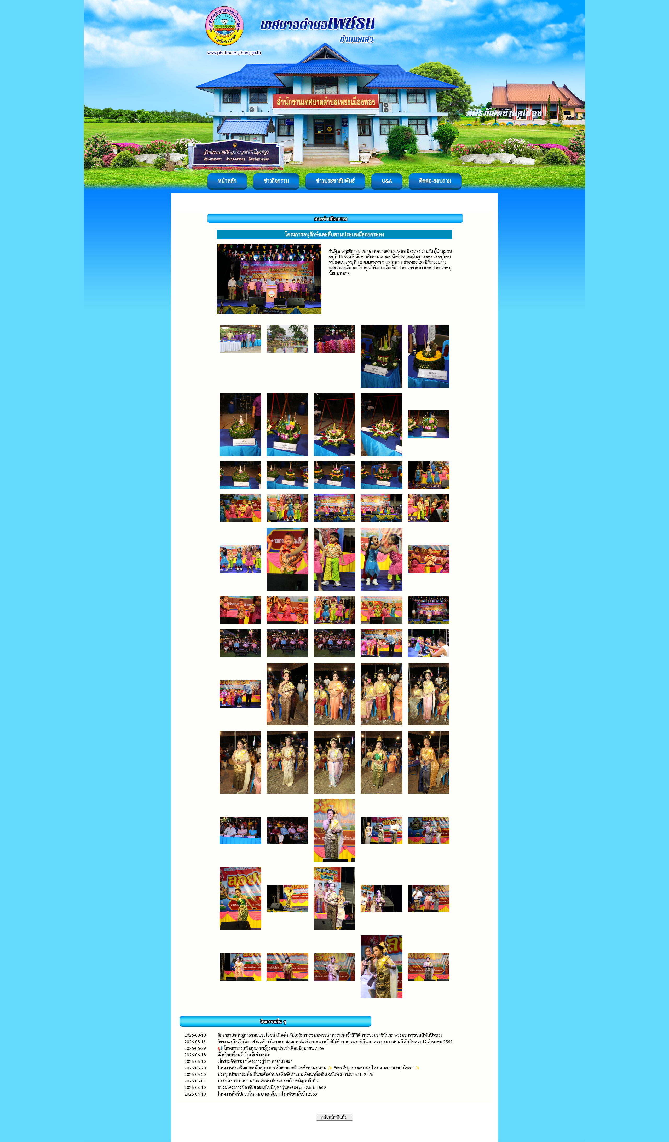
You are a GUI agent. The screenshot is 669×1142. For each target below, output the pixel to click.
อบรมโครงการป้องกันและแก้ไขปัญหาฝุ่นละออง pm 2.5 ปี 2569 (272, 1087)
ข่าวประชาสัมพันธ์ (335, 180)
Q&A (387, 180)
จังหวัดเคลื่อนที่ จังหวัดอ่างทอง (243, 1054)
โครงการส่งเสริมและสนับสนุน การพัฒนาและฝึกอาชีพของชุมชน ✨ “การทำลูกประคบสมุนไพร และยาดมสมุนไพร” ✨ (319, 1067)
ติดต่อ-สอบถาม (435, 180)
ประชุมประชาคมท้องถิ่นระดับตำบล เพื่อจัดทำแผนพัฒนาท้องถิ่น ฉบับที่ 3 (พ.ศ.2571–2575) (296, 1074)
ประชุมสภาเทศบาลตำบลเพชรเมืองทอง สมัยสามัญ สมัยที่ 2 (268, 1080)
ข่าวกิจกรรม (276, 180)
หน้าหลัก (227, 180)
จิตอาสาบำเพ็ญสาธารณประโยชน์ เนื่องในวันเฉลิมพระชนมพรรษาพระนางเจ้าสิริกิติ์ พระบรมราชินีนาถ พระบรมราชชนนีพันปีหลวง (330, 1035)
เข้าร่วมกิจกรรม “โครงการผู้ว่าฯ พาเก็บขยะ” (255, 1061)
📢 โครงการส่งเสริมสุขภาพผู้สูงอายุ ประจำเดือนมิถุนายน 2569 (271, 1048)
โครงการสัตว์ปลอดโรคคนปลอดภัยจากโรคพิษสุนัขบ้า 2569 (267, 1094)
